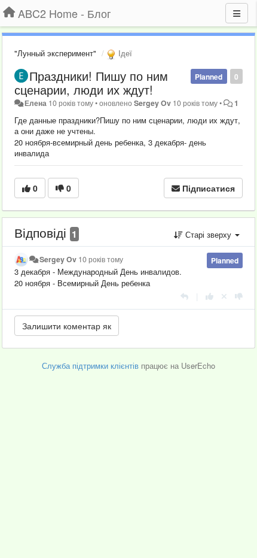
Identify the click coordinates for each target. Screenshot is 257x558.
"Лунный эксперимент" (55, 53)
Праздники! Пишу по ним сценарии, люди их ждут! (91, 82)
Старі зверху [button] (208, 234)
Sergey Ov (152, 103)
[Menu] (236, 13)
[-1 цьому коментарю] (239, 296)
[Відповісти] (184, 296)
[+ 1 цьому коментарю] (209, 296)
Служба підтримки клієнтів (90, 365)
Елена (36, 103)
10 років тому (100, 259)
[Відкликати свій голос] (224, 296)
